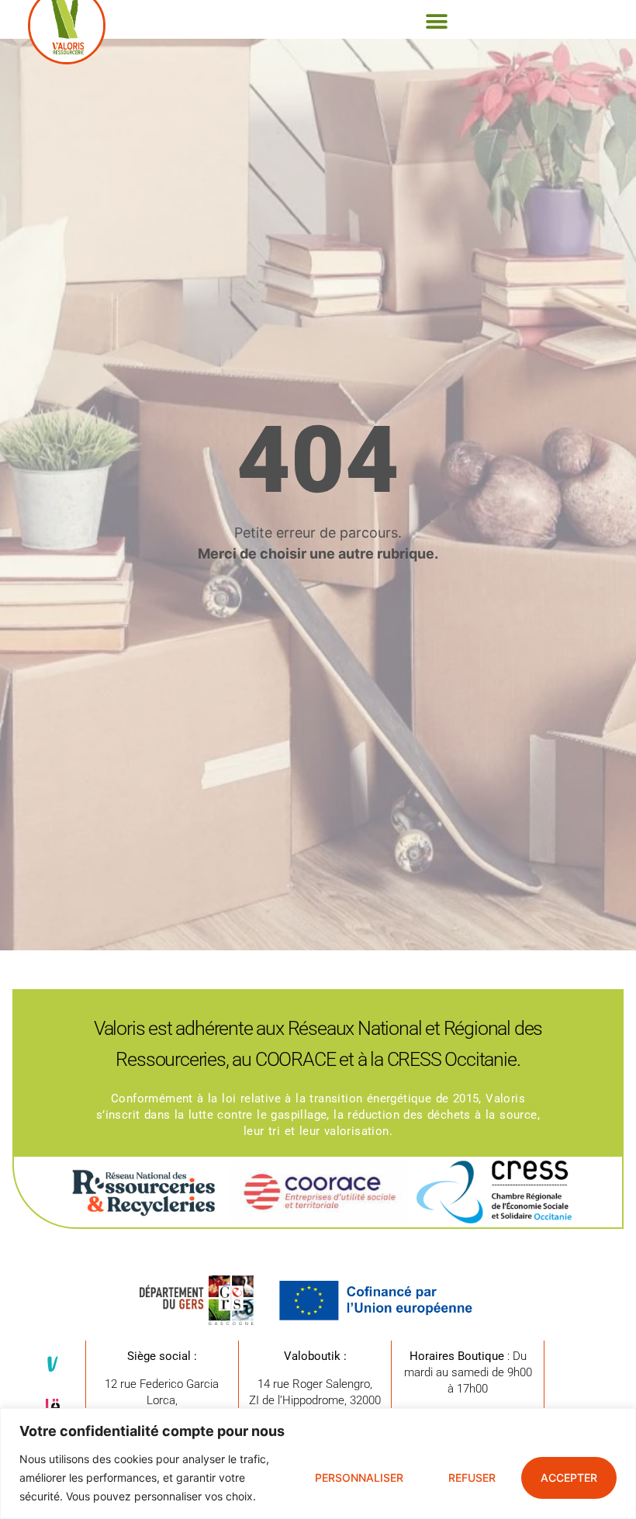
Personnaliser (359, 1477)
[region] (318, 1463)
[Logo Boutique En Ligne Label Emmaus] (52, 1406)
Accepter (569, 1477)
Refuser (472, 1477)
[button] (436, 21)
